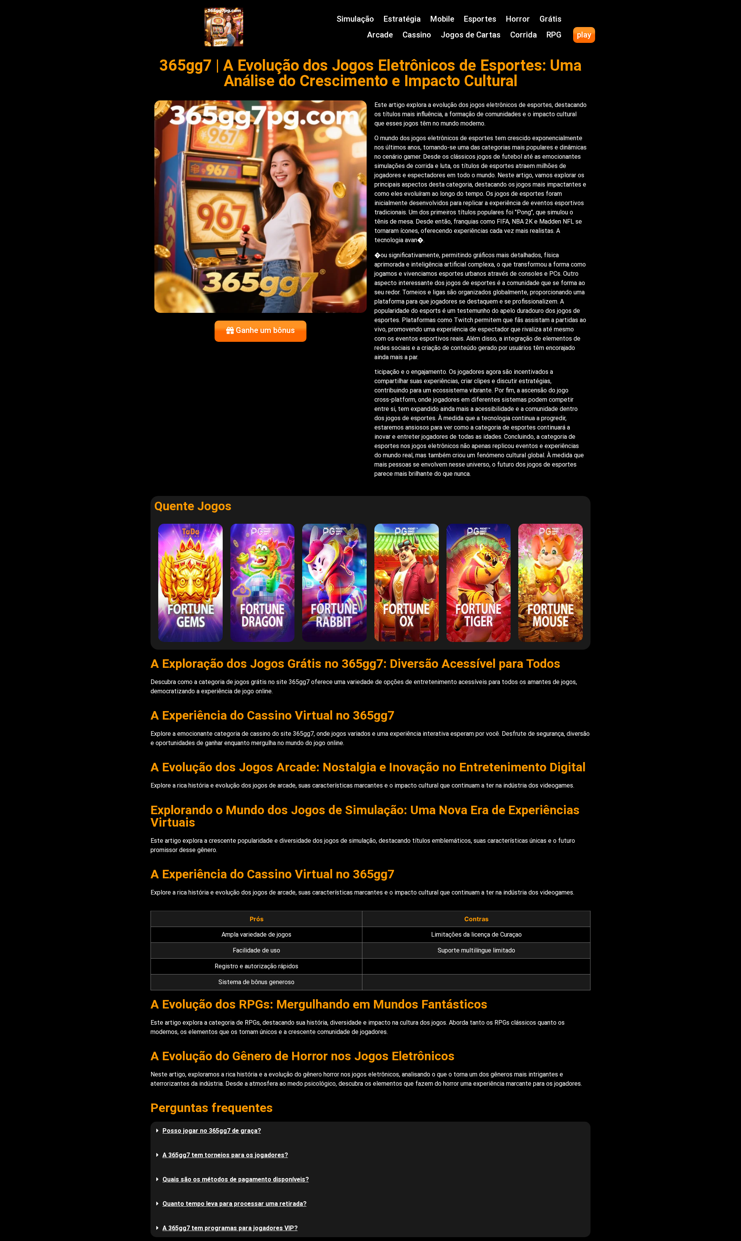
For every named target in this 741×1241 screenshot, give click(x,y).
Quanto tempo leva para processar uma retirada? (234, 1203)
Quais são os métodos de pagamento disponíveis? (235, 1179)
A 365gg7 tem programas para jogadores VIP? (230, 1228)
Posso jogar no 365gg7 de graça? (211, 1130)
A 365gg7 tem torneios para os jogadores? (225, 1155)
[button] (370, 1131)
